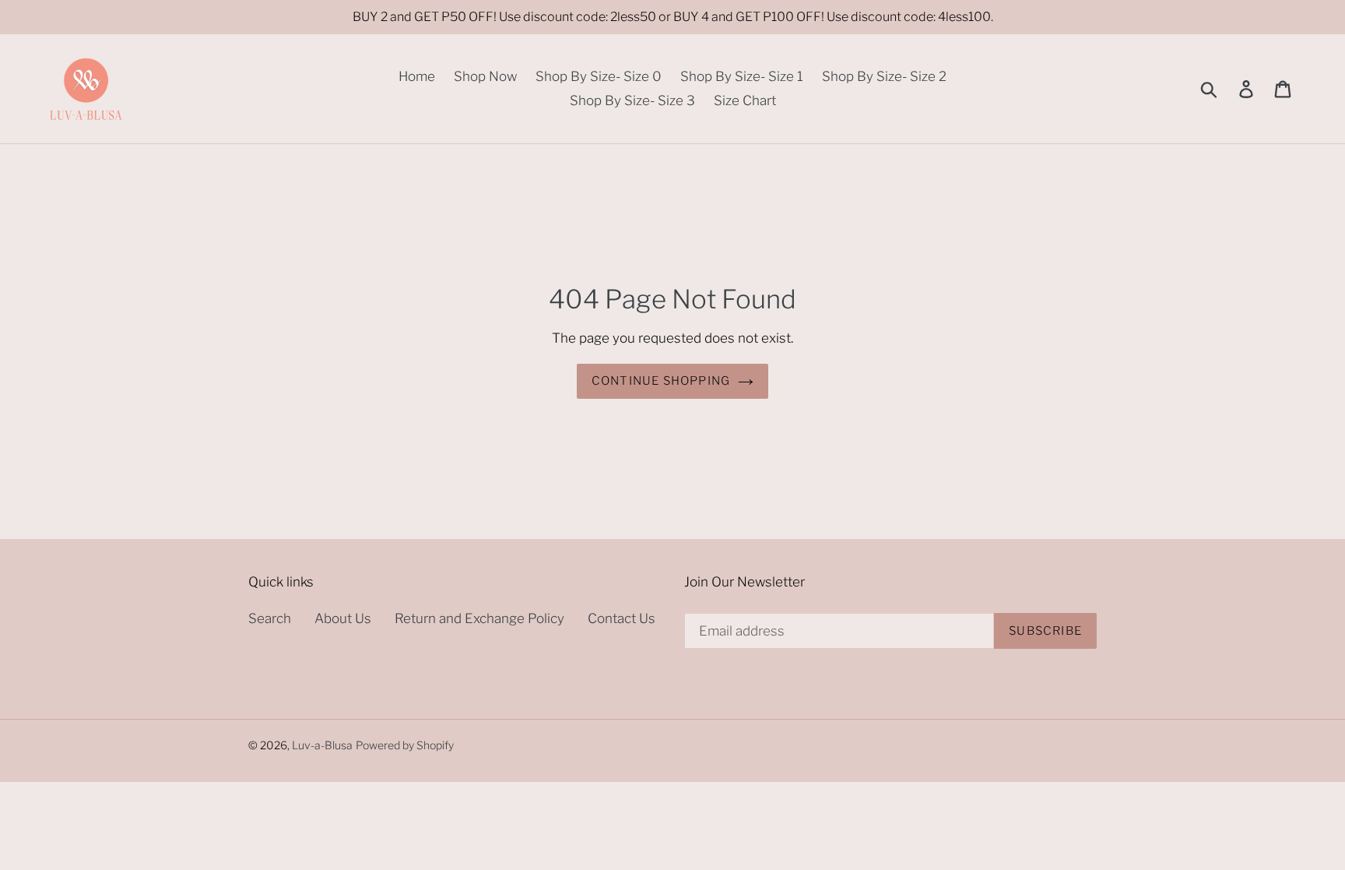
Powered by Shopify (405, 745)
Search (269, 618)
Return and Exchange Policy (479, 618)
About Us (342, 618)
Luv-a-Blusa (322, 745)
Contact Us (621, 618)
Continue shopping (661, 381)
